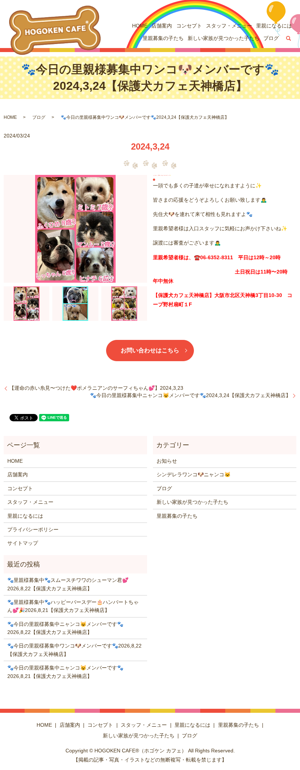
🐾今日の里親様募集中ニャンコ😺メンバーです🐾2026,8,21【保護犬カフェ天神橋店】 (65, 672)
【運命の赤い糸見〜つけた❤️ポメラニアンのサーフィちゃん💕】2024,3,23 (96, 388)
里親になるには (274, 26)
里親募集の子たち (163, 38)
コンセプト (189, 26)
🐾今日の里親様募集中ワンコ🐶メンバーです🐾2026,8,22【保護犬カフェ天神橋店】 (74, 650)
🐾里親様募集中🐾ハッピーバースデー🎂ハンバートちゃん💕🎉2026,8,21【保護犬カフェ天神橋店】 (73, 606)
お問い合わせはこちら (150, 350)
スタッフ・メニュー (229, 26)
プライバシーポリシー (33, 529)
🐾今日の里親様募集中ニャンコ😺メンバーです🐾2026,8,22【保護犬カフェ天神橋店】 (65, 628)
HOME (139, 26)
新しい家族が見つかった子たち (223, 38)
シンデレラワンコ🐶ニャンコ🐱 (193, 474)
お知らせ (167, 461)
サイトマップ (22, 543)
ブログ (271, 38)
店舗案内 (161, 26)
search (288, 38)
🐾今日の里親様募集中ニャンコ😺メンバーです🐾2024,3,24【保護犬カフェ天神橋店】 (190, 395)
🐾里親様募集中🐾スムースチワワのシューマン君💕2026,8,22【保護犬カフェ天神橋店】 (67, 584)
